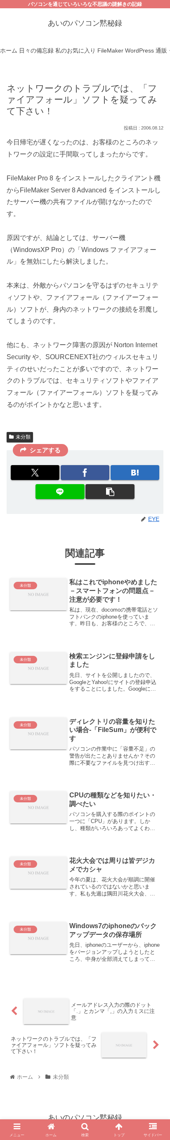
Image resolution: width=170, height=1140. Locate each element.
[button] (109, 491)
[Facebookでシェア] (85, 472)
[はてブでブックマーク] (135, 472)
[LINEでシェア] (59, 491)
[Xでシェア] (35, 472)
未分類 (23, 437)
